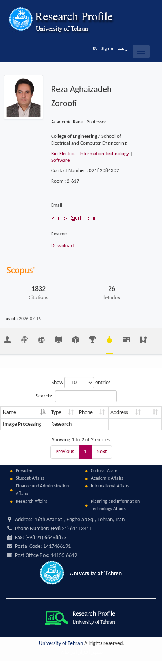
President (25, 471)
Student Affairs (30, 478)
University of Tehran (61, 643)
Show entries (81, 383)
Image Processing (22, 424)
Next (101, 452)
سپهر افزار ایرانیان (82, 652)
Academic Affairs (107, 478)
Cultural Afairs (104, 471)
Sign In (107, 49)
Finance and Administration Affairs (42, 490)
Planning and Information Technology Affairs (115, 505)
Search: (44, 396)
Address (119, 413)
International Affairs (110, 486)
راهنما (122, 49)
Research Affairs (31, 501)
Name (9, 413)
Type (56, 413)
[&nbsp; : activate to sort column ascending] (152, 413)
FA (95, 49)
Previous (64, 452)
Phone (86, 413)
